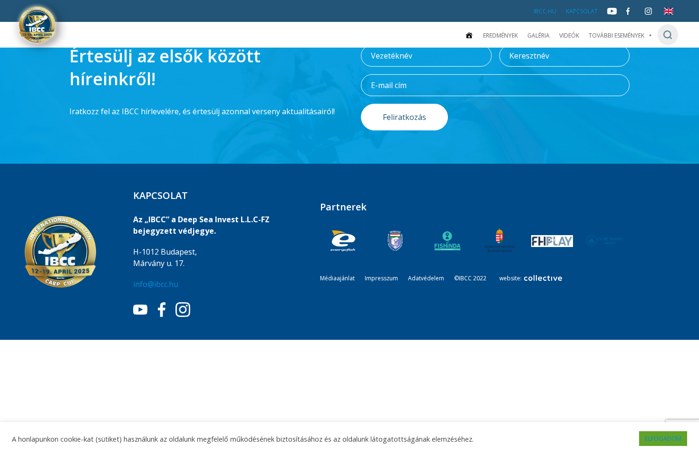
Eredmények (500, 35)
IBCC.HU (545, 11)
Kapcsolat (582, 11)
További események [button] (616, 35)
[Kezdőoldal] (469, 35)
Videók (569, 35)
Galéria (538, 35)
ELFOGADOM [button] (663, 438)
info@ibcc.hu (155, 284)
